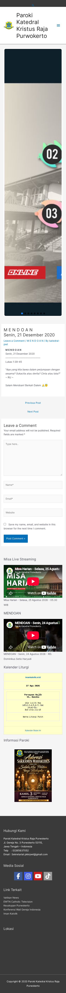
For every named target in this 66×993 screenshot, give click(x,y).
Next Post (33, 411)
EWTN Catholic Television (18, 901)
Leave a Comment (14, 340)
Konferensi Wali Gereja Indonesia (22, 909)
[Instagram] (28, 876)
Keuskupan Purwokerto (17, 905)
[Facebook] (18, 876)
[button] (7, 182)
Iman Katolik (10, 913)
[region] (33, 182)
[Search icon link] (33, 5)
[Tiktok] (48, 876)
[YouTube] (38, 876)
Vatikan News (11, 897)
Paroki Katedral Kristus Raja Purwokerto (32, 25)
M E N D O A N (35, 340)
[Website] (33, 513)
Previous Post (33, 402)
